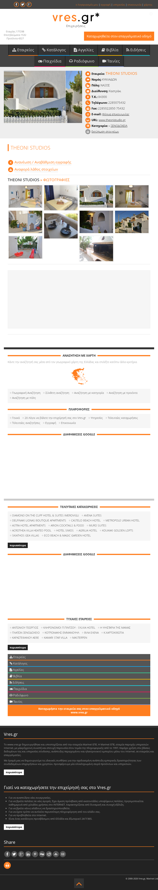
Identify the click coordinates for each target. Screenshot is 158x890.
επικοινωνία (134, 4)
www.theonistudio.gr (112, 120)
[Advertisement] (79, 299)
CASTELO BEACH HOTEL (86, 520)
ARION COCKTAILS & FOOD (67, 525)
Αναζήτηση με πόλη (24, 398)
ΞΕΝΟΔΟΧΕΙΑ (119, 126)
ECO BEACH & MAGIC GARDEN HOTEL (67, 535)
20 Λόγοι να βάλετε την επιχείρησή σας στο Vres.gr (55, 418)
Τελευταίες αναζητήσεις (26, 423)
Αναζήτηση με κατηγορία (89, 393)
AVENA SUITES (93, 515)
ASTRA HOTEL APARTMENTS (29, 525)
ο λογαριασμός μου (87, 4)
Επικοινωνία (68, 423)
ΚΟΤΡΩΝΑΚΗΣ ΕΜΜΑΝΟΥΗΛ (62, 632)
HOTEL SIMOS (65, 530)
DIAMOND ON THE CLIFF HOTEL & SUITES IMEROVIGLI (45, 515)
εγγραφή (106, 4)
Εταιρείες (25, 49)
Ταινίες (113, 61)
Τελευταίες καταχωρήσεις (123, 418)
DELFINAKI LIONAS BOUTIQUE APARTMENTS (39, 520)
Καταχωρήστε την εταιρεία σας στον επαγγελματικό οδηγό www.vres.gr (79, 710)
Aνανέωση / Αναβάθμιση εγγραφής (42, 162)
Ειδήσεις (137, 49)
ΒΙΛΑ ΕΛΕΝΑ (91, 632)
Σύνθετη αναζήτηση (57, 393)
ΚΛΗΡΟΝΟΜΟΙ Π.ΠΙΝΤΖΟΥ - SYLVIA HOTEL (69, 627)
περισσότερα (18, 545)
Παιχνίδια (51, 61)
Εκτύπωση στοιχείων (105, 131)
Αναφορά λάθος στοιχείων (36, 169)
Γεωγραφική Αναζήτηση (26, 393)
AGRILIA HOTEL (88, 530)
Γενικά (16, 418)
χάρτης (148, 4)
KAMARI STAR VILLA (55, 637)
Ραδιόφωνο (83, 61)
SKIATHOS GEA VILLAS (25, 535)
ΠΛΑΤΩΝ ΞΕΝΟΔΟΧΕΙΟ (26, 632)
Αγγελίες (85, 49)
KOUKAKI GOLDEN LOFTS (117, 530)
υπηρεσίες (119, 4)
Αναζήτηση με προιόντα (123, 393)
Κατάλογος (56, 49)
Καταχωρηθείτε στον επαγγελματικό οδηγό (119, 36)
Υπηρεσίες (97, 418)
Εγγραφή (50, 423)
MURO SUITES (97, 525)
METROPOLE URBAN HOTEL (123, 520)
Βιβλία (111, 49)
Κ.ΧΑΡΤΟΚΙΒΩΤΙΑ (114, 632)
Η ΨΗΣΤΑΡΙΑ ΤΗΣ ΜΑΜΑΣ (115, 627)
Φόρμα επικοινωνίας (115, 114)
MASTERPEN (79, 637)
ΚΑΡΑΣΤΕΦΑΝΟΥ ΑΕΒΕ (25, 637)
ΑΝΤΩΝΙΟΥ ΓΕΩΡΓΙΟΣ (25, 627)
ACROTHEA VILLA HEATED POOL (31, 530)
